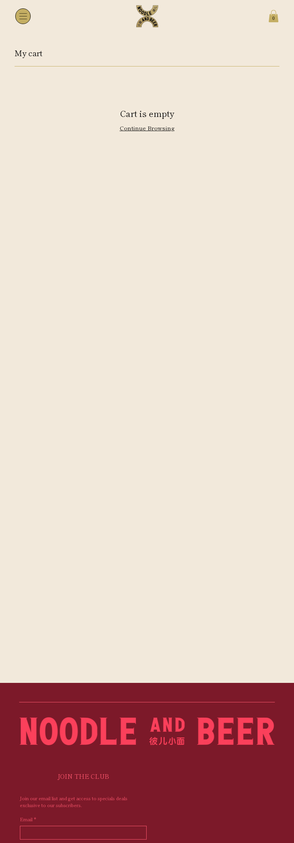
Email (28, 819)
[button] (273, 16)
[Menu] (23, 16)
